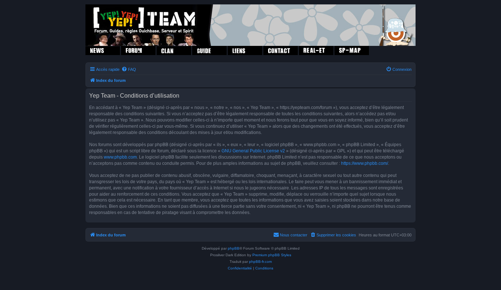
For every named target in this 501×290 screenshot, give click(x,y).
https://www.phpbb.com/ (364, 163)
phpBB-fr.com (260, 262)
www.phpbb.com (120, 157)
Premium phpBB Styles (271, 255)
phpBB (233, 248)
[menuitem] (128, 69)
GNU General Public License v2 (253, 150)
